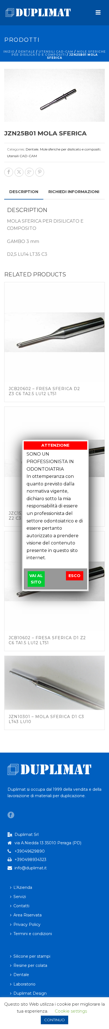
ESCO (74, 575)
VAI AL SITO (36, 579)
